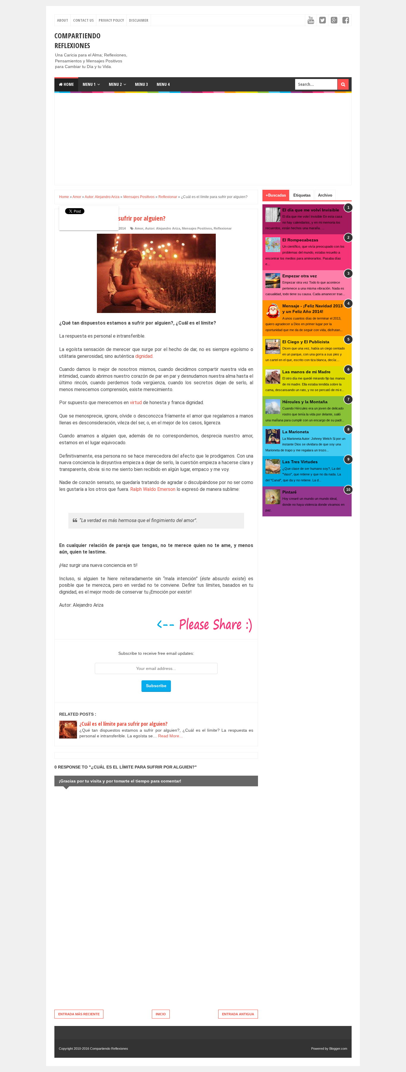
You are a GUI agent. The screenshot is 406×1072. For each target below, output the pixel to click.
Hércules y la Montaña (305, 401)
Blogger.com (338, 1048)
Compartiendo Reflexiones (77, 40)
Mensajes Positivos (197, 228)
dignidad (143, 356)
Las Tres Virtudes (300, 461)
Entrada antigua (238, 1014)
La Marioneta (295, 431)
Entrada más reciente (79, 1014)
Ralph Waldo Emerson (152, 489)
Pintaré (289, 492)
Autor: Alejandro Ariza (162, 228)
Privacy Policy (111, 20)
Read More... (170, 735)
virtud (136, 402)
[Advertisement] (243, 44)
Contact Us (83, 20)
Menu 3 (141, 84)
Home (68, 84)
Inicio (161, 1014)
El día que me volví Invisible (310, 210)
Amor (139, 228)
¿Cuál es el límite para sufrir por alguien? (123, 723)
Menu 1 (89, 84)
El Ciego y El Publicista (305, 341)
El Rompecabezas (300, 240)
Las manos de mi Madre (306, 371)
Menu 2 (115, 84)
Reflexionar (223, 228)
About (62, 20)
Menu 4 (163, 84)
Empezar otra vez (299, 275)
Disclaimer (138, 20)
